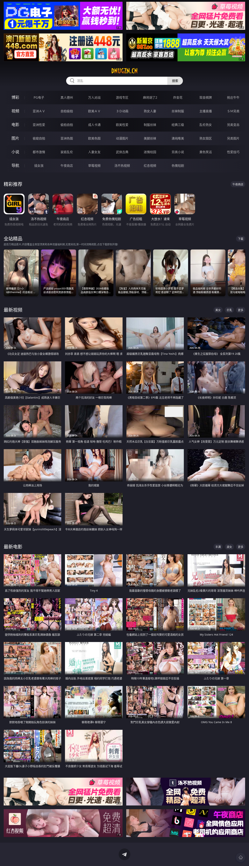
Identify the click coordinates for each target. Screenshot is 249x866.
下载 (240, 239)
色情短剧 (178, 165)
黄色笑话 (205, 152)
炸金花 (177, 97)
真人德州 (66, 97)
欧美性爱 (122, 125)
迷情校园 (150, 152)
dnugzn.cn (124, 71)
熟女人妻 (150, 111)
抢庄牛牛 (233, 97)
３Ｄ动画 (122, 111)
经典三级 (178, 125)
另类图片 (233, 138)
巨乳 (229, 310)
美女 (218, 310)
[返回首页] (240, 857)
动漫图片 (122, 138)
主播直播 (205, 111)
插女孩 (39, 165)
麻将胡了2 (150, 97)
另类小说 (178, 152)
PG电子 (39, 97)
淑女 (229, 547)
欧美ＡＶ (94, 111)
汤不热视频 (122, 165)
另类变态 (233, 125)
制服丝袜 (150, 125)
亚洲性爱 (39, 125)
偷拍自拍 (66, 125)
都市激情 (39, 152)
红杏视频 (150, 165)
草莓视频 (94, 165)
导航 (15, 165)
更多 (240, 310)
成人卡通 (94, 125)
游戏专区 (122, 97)
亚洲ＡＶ (39, 111)
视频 (15, 111)
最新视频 (13, 310)
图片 (15, 138)
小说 (15, 152)
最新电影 (13, 546)
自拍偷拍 (66, 111)
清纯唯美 (178, 138)
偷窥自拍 (39, 138)
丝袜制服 (178, 111)
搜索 (175, 81)
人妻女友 (94, 152)
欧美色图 (94, 138)
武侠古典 (122, 152)
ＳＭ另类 (233, 111)
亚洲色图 (66, 138)
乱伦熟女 (205, 125)
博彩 (15, 97)
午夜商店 (66, 165)
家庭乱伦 (66, 152)
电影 (15, 124)
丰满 (218, 547)
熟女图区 (205, 138)
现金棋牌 (205, 97)
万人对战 (94, 97)
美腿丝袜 (150, 138)
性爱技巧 (233, 152)
